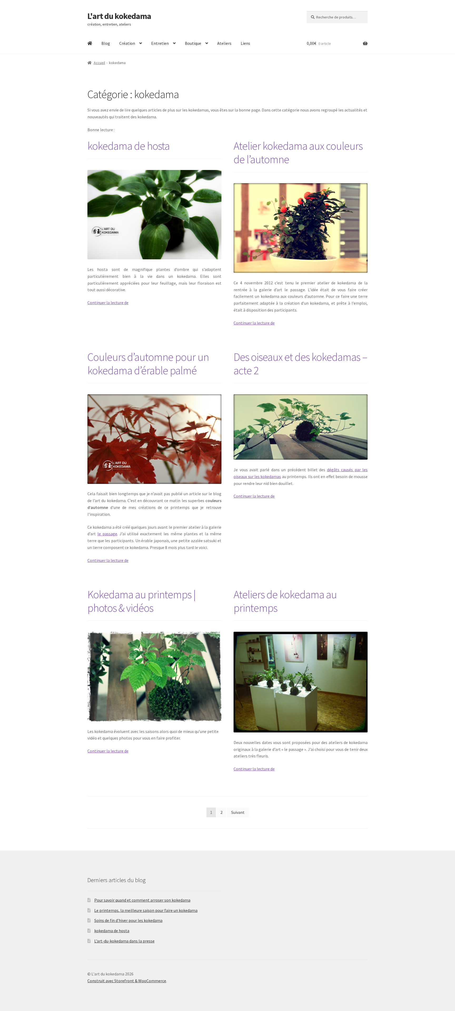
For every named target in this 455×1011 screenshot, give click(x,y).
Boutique (193, 43)
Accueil (99, 62)
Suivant (238, 812)
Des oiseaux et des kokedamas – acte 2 (300, 363)
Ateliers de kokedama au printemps (285, 601)
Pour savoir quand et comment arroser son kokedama (142, 900)
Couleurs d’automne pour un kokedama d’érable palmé (148, 363)
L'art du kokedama (119, 16)
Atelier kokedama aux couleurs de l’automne (298, 152)
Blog (105, 43)
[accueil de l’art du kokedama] (89, 43)
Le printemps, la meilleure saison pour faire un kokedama (145, 910)
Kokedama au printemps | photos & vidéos (141, 601)
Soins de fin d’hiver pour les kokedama (128, 920)
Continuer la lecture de (107, 302)
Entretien (160, 43)
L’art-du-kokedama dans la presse (124, 941)
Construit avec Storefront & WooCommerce (126, 980)
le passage (107, 533)
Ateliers (224, 43)
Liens (245, 43)
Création (127, 43)
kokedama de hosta (128, 146)
